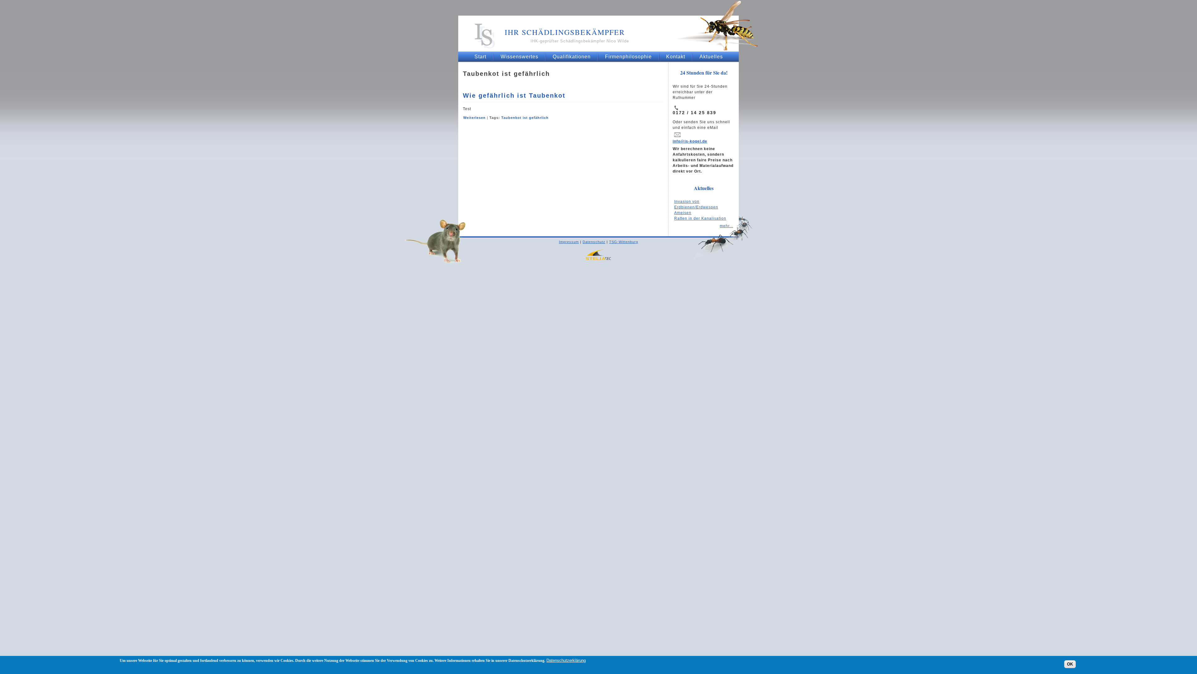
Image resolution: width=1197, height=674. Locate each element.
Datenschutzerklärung (566, 660)
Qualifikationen (572, 56)
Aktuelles (711, 56)
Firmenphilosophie (628, 56)
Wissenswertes (519, 56)
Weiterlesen (474, 118)
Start (480, 56)
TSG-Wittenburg (623, 242)
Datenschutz (594, 242)
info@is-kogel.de (690, 141)
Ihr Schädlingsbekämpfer (565, 32)
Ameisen (682, 213)
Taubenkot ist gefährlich (525, 118)
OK (1070, 664)
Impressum (569, 242)
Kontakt (675, 56)
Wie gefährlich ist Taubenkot (514, 95)
